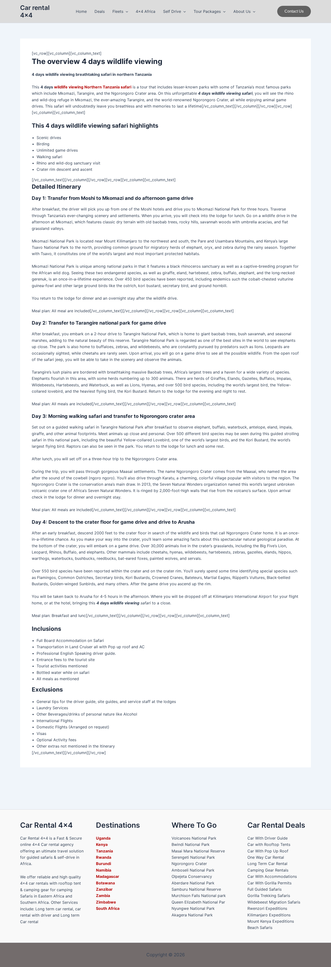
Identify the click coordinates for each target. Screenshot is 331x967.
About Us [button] (242, 11)
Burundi (103, 863)
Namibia (103, 870)
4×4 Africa (145, 11)
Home (81, 11)
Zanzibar (104, 889)
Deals (100, 11)
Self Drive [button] (172, 11)
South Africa (107, 908)
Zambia (103, 895)
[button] (125, 11)
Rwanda (103, 857)
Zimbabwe (106, 902)
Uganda (103, 838)
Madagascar (107, 876)
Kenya (102, 844)
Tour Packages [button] (207, 11)
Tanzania (104, 851)
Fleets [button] (117, 11)
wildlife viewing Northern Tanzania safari (92, 87)
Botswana (105, 883)
